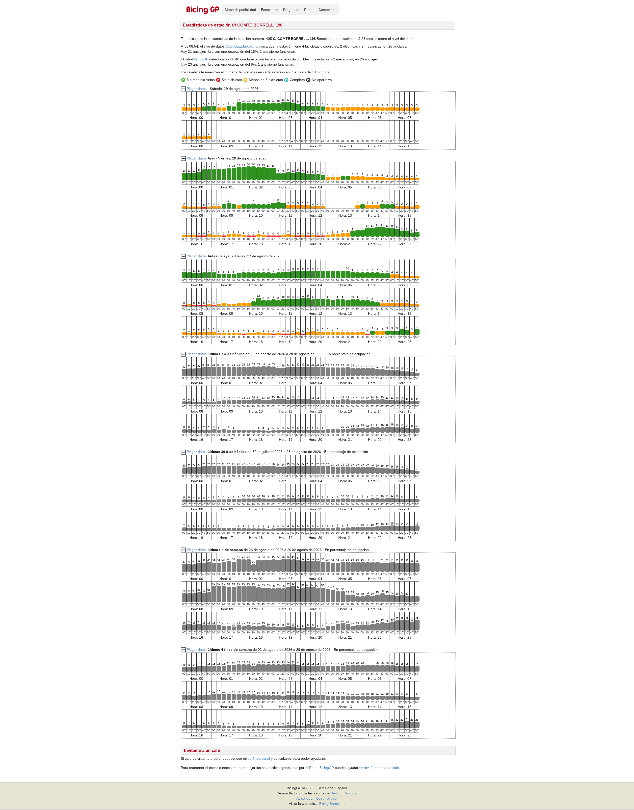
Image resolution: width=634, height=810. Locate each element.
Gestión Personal (343, 793)
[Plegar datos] (183, 158)
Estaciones (269, 10)
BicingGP (201, 59)
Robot (309, 10)
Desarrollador (327, 798)
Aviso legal (304, 798)
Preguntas (291, 10)
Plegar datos (197, 89)
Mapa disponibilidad (240, 10)
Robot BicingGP (321, 768)
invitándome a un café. (382, 768)
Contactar (326, 10)
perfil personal (259, 758)
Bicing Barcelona (332, 804)
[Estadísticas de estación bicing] (203, 10)
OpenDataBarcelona (242, 46)
